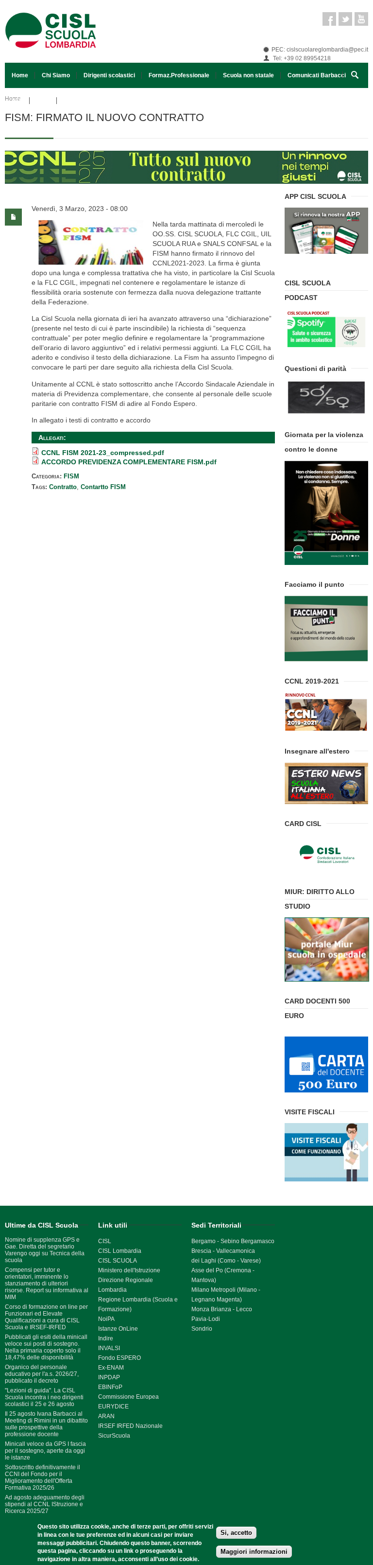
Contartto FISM (103, 487)
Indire (105, 1338)
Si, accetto (236, 1532)
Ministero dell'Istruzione (129, 1270)
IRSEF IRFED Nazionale (130, 1426)
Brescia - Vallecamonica (223, 1251)
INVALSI (109, 1348)
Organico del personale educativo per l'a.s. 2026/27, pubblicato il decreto (42, 1374)
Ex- (102, 1367)
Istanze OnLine (118, 1328)
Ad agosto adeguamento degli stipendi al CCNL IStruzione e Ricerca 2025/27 (45, 1504)
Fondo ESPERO (119, 1357)
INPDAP (109, 1377)
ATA (17, 100)
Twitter (345, 19)
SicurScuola (114, 1435)
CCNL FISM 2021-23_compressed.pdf (102, 453)
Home (20, 75)
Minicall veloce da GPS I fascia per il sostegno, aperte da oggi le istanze (45, 1451)
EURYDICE (113, 1406)
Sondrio (201, 1328)
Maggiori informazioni (254, 1551)
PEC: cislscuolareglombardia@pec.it (319, 49)
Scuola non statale (248, 75)
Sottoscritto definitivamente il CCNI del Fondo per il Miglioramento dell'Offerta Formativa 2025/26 (42, 1477)
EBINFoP (110, 1387)
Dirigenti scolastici (109, 75)
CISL (104, 1241)
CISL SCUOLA (117, 1260)
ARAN (106, 1416)
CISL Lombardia (119, 1251)
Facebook (329, 19)
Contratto (63, 487)
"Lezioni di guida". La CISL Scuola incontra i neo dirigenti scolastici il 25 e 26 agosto (44, 1397)
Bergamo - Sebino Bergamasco (232, 1241)
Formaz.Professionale (179, 75)
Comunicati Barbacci (317, 75)
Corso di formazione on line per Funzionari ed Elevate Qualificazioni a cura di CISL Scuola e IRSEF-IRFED (46, 1317)
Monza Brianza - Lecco (221, 1309)
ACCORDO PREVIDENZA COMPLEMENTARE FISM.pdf (129, 462)
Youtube (361, 19)
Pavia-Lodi (205, 1319)
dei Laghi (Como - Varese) (226, 1260)
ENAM (115, 1367)
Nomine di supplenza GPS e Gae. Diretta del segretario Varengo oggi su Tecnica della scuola (45, 1250)
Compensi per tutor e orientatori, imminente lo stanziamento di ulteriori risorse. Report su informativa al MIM (46, 1283)
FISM (43, 100)
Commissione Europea (128, 1396)
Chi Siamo (56, 75)
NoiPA (106, 1319)
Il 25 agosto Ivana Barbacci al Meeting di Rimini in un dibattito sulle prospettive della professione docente (46, 1424)
